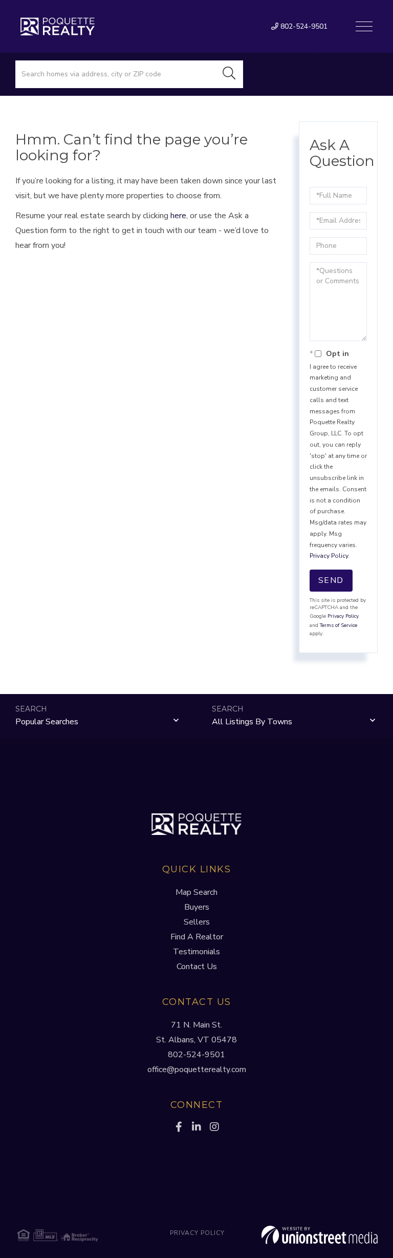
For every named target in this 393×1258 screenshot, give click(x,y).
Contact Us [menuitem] (197, 966)
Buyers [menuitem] (196, 907)
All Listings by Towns (252, 721)
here (178, 215)
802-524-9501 (303, 26)
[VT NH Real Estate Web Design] (317, 1235)
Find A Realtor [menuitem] (196, 936)
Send (331, 580)
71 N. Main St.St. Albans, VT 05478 (196, 1032)
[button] (229, 74)
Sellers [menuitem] (197, 922)
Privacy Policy (329, 556)
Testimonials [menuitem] (196, 951)
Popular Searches (46, 721)
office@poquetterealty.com (196, 1069)
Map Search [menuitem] (196, 892)
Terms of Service (338, 625)
